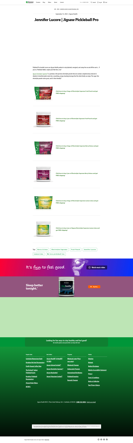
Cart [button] (106, 2)
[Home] (55, 9)
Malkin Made (47, 439)
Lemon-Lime (38, 254)
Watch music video (98, 267)
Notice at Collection (93, 381)
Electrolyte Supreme (59, 249)
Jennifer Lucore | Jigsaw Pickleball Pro (69, 9)
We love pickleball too (55, 254)
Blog (44, 2)
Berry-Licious (42, 249)
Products (38, 2)
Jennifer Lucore (90, 249)
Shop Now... (95, 287)
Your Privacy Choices (94, 385)
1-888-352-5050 (81, 402)
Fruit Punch (75, 249)
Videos (49, 2)
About (55, 2)
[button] (93, 2)
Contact (62, 2)
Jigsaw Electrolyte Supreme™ (40, 74)
